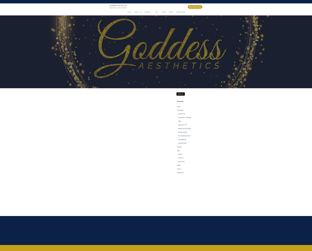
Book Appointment (195, 7)
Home (129, 12)
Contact (171, 12)
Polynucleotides (182, 132)
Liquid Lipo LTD (182, 125)
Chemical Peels (182, 143)
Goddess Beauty (180, 12)
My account (181, 161)
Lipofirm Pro (181, 114)
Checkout (180, 158)
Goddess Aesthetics (118, 5)
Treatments (147, 12)
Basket (180, 154)
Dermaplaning (182, 139)
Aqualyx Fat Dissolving (184, 128)
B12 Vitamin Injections (184, 136)
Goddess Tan (137, 12)
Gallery (164, 12)
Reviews (179, 147)
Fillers (179, 121)
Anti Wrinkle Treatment (184, 117)
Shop (156, 12)
